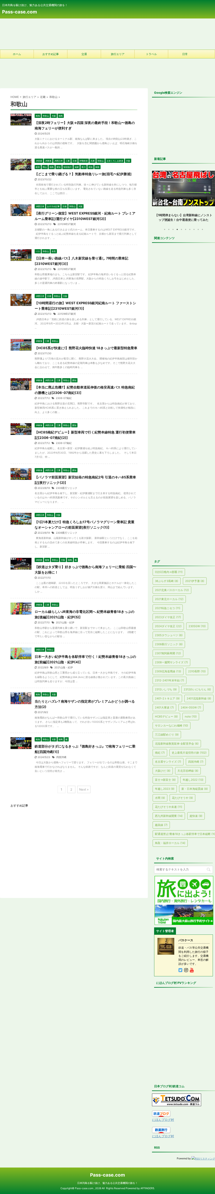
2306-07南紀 (64, 398)
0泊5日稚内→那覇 (169, 572)
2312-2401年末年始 (169, 680)
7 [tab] (190, 229)
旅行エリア (118, 54)
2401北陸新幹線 (199, 698)
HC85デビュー (166, 716)
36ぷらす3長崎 (166, 581)
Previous (156, 198)
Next (211, 198)
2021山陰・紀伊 (65, 622)
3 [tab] (173, 229)
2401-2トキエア (167, 698)
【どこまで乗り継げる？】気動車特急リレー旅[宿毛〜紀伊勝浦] (83, 174)
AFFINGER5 (147, 1188)
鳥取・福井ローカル (170, 843)
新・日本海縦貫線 (194, 788)
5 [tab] (181, 229)
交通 (84, 54)
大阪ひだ (162, 770)
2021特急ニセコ (167, 608)
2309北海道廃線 (168, 671)
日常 (185, 54)
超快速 (196, 816)
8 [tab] (194, 229)
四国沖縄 (61, 757)
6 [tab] (186, 229)
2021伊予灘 (194, 581)
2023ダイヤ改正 (168, 617)
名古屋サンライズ (168, 761)
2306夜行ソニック (66, 488)
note (191, 716)
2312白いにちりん (197, 689)
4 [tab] (177, 229)
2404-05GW (191, 707)
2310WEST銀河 (67, 224)
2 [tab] (169, 229)
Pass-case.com (19, 11)
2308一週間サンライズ (171, 662)
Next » (84, 789)
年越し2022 (193, 779)
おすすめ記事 (50, 54)
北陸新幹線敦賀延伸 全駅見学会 (177, 743)
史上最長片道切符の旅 (189, 752)
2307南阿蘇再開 (168, 653)
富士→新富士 (165, 779)
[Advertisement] (107, 34)
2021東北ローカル (169, 599)
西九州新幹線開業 (169, 816)
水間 (160, 797)
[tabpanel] (183, 194)
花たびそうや (182, 797)
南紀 (160, 752)
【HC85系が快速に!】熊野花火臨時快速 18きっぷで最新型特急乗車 (86, 348)
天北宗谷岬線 (187, 770)
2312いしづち (166, 689)
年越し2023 (164, 788)
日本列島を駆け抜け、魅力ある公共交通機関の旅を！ (107, 1183)
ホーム (17, 54)
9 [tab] (198, 229)
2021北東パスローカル (172, 590)
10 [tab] (202, 229)
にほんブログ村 (163, 1120)
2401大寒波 (164, 707)
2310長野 (197, 671)
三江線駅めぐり (167, 734)
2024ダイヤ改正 (168, 626)
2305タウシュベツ (169, 635)
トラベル (151, 54)
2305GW (197, 626)
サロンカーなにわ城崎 (171, 725)
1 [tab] (165, 229)
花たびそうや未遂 (168, 806)
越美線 (161, 825)
